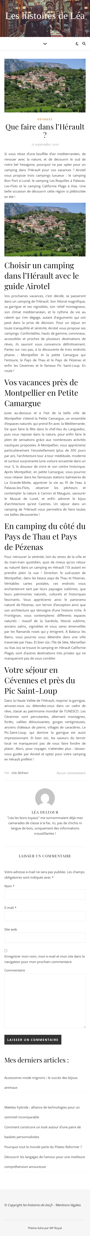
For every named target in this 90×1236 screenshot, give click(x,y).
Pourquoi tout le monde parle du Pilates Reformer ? (43, 1147)
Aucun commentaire (71, 773)
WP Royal (55, 1228)
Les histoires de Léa (45, 16)
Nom (9, 886)
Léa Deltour (20, 773)
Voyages (45, 119)
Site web (10, 929)
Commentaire (14, 970)
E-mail (10, 907)
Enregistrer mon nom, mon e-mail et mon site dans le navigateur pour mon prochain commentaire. (44, 959)
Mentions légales (68, 1205)
